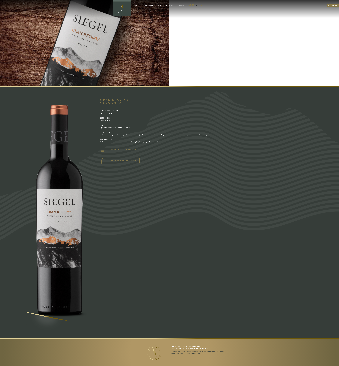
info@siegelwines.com (202, 348)
